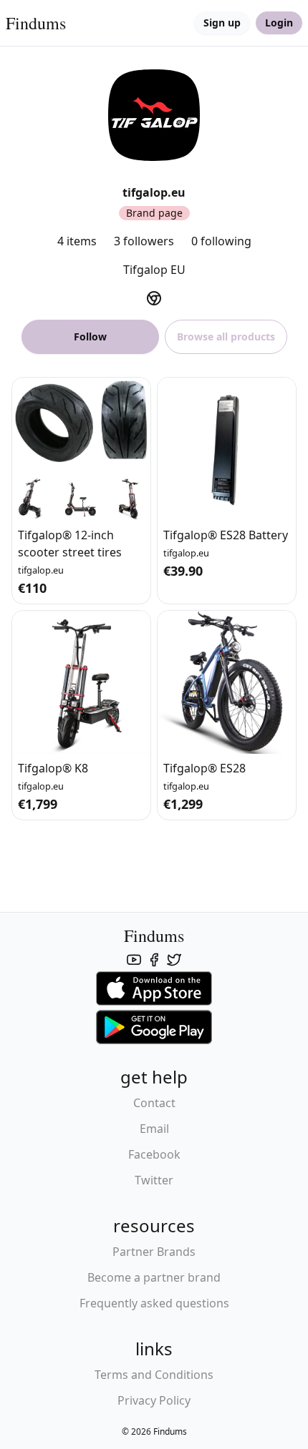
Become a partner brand (154, 1277)
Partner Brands (154, 1251)
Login (279, 22)
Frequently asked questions (154, 1303)
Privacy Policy (154, 1400)
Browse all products (226, 336)
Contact (154, 1103)
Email (154, 1128)
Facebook (154, 1154)
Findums (36, 22)
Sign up (222, 22)
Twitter (154, 1180)
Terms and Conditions (154, 1374)
